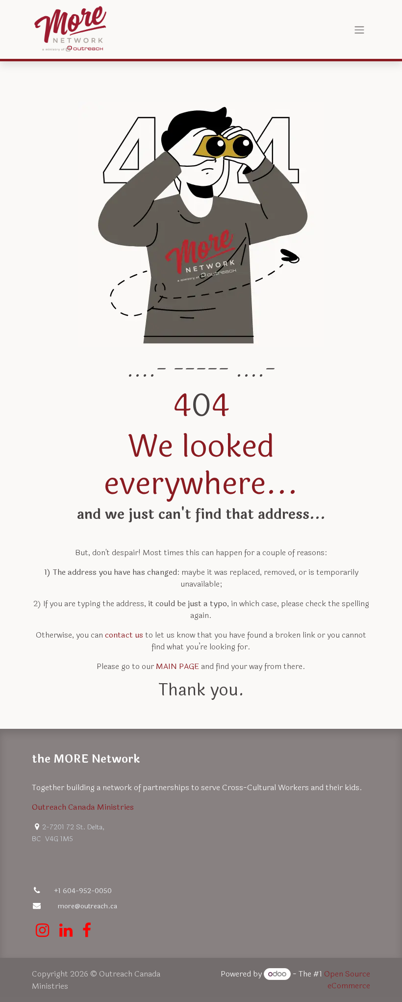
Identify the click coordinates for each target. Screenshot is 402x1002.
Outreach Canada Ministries (83, 807)
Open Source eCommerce (347, 980)
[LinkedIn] (66, 930)
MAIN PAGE (177, 666)
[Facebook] (87, 930)
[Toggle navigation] (359, 29)
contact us (124, 635)
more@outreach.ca (87, 906)
